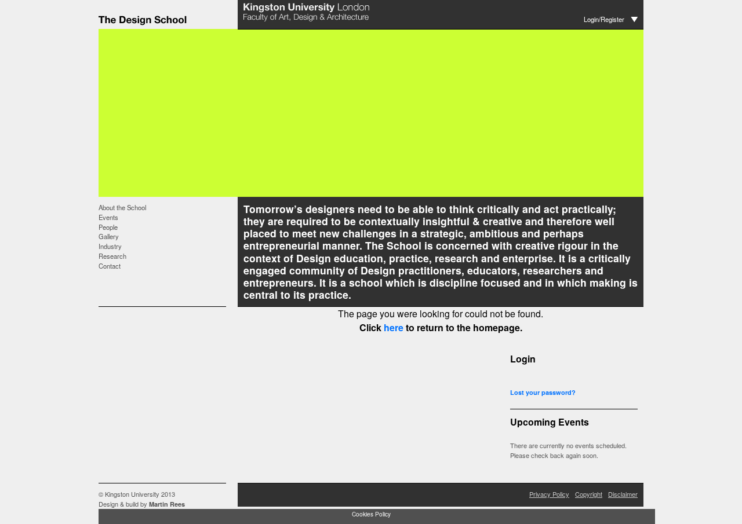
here (393, 327)
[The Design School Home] (168, 25)
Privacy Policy (549, 494)
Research (112, 256)
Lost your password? (543, 392)
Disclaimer (623, 494)
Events (108, 217)
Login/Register (604, 19)
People (108, 227)
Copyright (588, 494)
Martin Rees (167, 504)
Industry (110, 246)
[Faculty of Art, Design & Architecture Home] (307, 21)
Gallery (109, 236)
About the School (122, 207)
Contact (110, 265)
